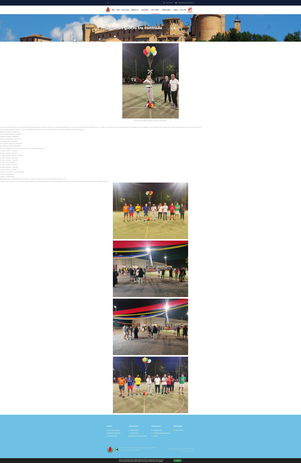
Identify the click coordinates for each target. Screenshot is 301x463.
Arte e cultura (155, 10)
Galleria (176, 10)
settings (161, 461)
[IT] (180, 10)
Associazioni (144, 10)
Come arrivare (125, 10)
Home (113, 10)
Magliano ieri (134, 10)
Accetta (177, 460)
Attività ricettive (166, 10)
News (118, 10)
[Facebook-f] (107, 2)
